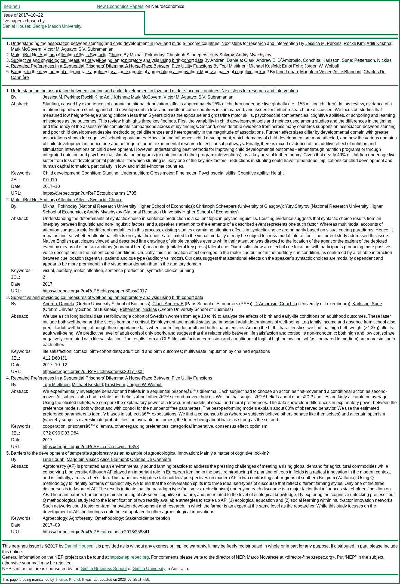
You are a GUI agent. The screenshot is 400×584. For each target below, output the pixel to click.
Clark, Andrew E (259, 60)
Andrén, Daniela (226, 60)
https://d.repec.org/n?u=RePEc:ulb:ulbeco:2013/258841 (96, 532)
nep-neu (12, 6)
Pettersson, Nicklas (373, 60)
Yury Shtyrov (222, 55)
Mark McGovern (26, 49)
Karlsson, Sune (337, 60)
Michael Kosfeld (264, 66)
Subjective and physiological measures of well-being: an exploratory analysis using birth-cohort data (107, 60)
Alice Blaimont (347, 71)
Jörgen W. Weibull (321, 66)
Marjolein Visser (315, 71)
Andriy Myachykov (253, 55)
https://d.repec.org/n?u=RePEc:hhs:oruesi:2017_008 (93, 371)
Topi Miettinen (233, 66)
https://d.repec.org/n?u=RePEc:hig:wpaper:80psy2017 (95, 291)
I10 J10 (50, 180)
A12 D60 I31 (55, 358)
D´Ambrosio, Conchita (299, 60)
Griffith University (149, 568)
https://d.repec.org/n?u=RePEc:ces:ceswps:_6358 (91, 446)
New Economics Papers (120, 6)
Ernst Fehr (292, 66)
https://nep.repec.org (129, 557)
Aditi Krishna (379, 43)
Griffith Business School (104, 568)
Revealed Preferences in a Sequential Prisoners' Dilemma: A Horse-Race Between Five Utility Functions (111, 66)
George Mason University (56, 26)
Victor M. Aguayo (60, 49)
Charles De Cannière (150, 459)
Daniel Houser (16, 26)
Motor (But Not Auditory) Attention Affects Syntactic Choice (66, 55)
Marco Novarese (263, 557)
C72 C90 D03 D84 (61, 433)
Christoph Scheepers (187, 55)
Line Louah (287, 71)
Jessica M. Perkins (323, 43)
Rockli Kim (354, 43)
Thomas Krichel (67, 579)
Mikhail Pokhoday (147, 55)
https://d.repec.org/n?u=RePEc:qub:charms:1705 (89, 193)
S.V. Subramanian (95, 49)
